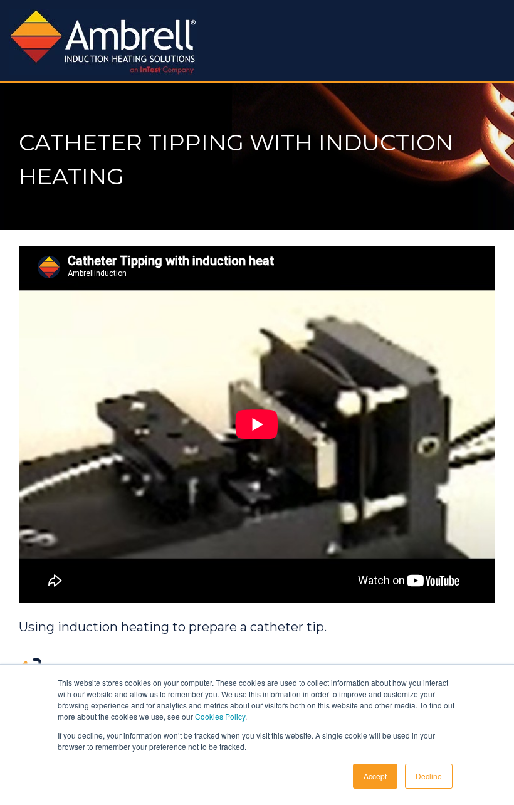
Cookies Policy (220, 716)
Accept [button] (375, 776)
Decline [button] (429, 776)
